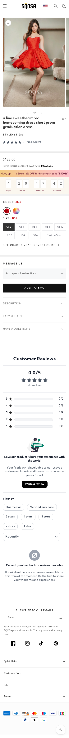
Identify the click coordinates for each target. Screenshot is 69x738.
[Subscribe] (61, 618)
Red (7, 211)
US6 (34, 227)
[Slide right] (42, 113)
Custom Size (54, 235)
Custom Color (16, 211)
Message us (13, 264)
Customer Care (12, 673)
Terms (7, 696)
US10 (60, 227)
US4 (21, 227)
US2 (8, 227)
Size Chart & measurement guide (29, 245)
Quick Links (10, 661)
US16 (34, 235)
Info (6, 685)
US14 (22, 235)
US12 (9, 235)
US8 (47, 227)
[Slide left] (27, 113)
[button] (5, 6)
